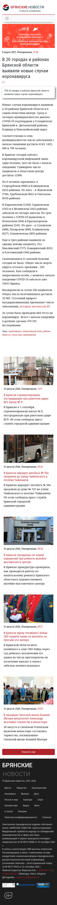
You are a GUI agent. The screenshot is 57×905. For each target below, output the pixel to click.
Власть (8, 788)
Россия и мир (11, 799)
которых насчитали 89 (35, 306)
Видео (26, 805)
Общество (21, 788)
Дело (36, 793)
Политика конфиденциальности (21, 817)
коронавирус (14, 331)
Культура (27, 799)
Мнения (25, 793)
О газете (9, 811)
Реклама (22, 811)
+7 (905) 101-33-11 (10, 873)
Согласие (46, 817)
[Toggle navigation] (7, 18)
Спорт (40, 799)
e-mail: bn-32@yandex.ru (27, 877)
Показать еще (29, 751)
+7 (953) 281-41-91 (45, 870)
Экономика (10, 793)
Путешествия (11, 805)
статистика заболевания (23, 334)
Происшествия (39, 788)
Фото (36, 805)
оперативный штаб (32, 331)
